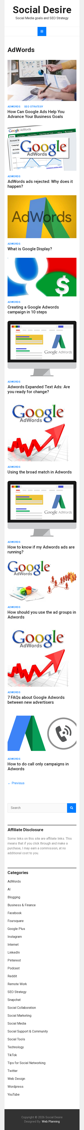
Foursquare (16, 921)
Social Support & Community (28, 1031)
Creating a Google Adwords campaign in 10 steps (33, 309)
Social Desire (42, 10)
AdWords (14, 106)
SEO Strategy (33, 106)
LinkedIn (14, 952)
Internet (13, 944)
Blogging (14, 897)
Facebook (15, 913)
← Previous (16, 783)
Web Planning (51, 1121)
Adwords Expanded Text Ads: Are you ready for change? (39, 389)
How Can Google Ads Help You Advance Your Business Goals (36, 114)
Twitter (13, 1071)
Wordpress (15, 1087)
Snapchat (14, 1000)
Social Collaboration (22, 1008)
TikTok (12, 1055)
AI (9, 889)
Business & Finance (22, 905)
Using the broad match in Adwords (40, 472)
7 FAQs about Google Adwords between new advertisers (36, 700)
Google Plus (16, 929)
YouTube (14, 1094)
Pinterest (14, 960)
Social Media (17, 1023)
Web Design (16, 1079)
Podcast (14, 968)
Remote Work (17, 984)
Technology (16, 1047)
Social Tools (16, 1039)
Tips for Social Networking (26, 1063)
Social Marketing (19, 1016)
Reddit (12, 976)
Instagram (15, 937)
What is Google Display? (30, 248)
